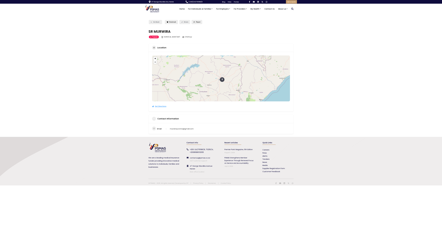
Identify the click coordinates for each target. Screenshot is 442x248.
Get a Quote (291, 2)
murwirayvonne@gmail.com (182, 129)
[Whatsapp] (266, 2)
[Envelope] (254, 2)
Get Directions (160, 106)
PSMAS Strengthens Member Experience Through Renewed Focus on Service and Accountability (238, 160)
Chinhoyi (188, 37)
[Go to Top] (438, 244)
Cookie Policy (226, 183)
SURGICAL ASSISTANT (172, 37)
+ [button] (155, 58)
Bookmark (172, 22)
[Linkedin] (258, 2)
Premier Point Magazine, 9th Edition (238, 149)
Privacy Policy (198, 183)
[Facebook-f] (249, 2)
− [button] (155, 62)
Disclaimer (212, 183)
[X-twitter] (262, 2)
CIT (187, 183)
